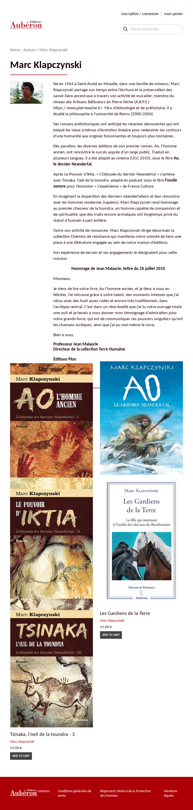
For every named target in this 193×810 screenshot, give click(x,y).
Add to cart (111, 635)
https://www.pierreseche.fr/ (78, 108)
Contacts (43, 791)
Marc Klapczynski (112, 621)
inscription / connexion (140, 14)
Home (15, 50)
